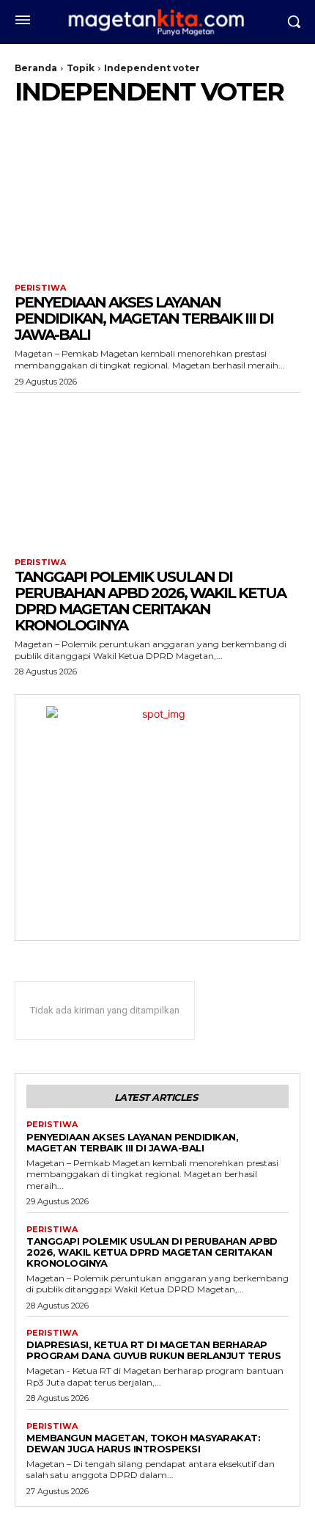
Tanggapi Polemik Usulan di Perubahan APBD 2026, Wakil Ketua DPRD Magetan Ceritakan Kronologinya (150, 601)
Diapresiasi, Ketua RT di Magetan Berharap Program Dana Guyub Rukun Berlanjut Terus (153, 1350)
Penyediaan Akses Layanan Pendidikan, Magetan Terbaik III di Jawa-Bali (144, 318)
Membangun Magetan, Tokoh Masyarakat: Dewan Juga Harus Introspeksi (143, 1443)
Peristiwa (40, 288)
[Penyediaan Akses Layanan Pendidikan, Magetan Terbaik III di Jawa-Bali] (157, 197)
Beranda (36, 67)
